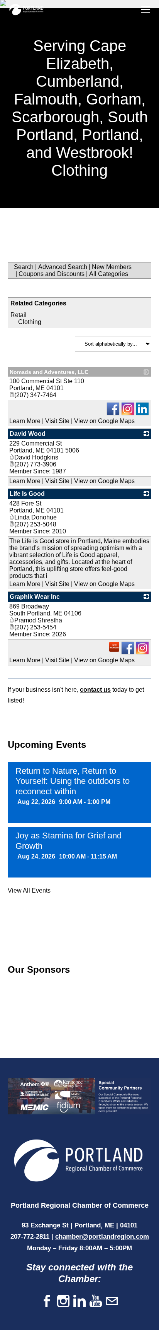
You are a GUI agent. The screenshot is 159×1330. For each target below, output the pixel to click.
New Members (112, 267)
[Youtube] (96, 1301)
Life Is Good (27, 493)
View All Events (29, 890)
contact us (95, 689)
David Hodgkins (36, 457)
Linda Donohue (35, 517)
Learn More (25, 421)
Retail (18, 315)
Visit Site (57, 421)
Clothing (29, 322)
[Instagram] (63, 1301)
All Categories (108, 274)
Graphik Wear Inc (35, 596)
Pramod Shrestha (38, 620)
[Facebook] (47, 1301)
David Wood (28, 433)
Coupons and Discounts (52, 274)
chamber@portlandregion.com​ (102, 1236)
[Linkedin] (79, 1301)
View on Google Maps (104, 421)
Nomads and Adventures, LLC (49, 372)
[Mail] (112, 1301)
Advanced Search (62, 267)
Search (24, 267)
